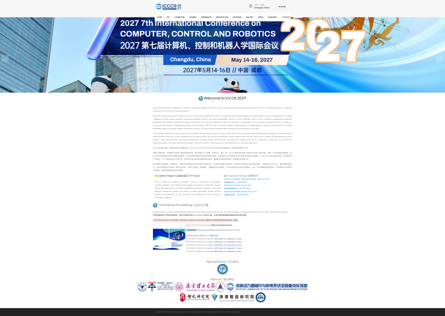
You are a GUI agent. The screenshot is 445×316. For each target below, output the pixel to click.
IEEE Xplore (219, 238)
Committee (179, 17)
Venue (260, 17)
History (249, 17)
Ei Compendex (229, 238)
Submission (206, 17)
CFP (168, 17)
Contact (286, 17)
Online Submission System (221, 225)
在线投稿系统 (191, 230)
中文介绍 (282, 6)
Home (159, 17)
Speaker (192, 17)
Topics (167, 197)
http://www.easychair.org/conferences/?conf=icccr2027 (218, 230)
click (235, 220)
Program (237, 17)
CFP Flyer (193, 175)
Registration (222, 17)
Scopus (239, 238)
